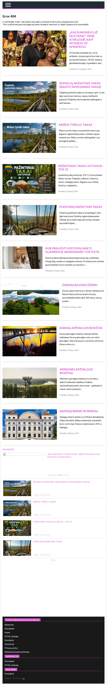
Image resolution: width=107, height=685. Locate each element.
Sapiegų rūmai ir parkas (79, 411)
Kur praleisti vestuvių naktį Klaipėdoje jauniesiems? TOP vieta (72, 250)
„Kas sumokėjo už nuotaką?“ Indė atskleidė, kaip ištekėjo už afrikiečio (83, 39)
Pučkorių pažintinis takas (80, 206)
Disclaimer (9, 628)
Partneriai (9, 644)
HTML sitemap (11, 636)
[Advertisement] (81, 587)
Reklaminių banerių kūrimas (17, 652)
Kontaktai (9, 640)
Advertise (9, 624)
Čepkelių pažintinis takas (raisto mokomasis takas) (80, 84)
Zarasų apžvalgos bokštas (81, 328)
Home (7, 632)
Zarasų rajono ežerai (80, 285)
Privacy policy (11, 648)
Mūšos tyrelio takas (75, 124)
